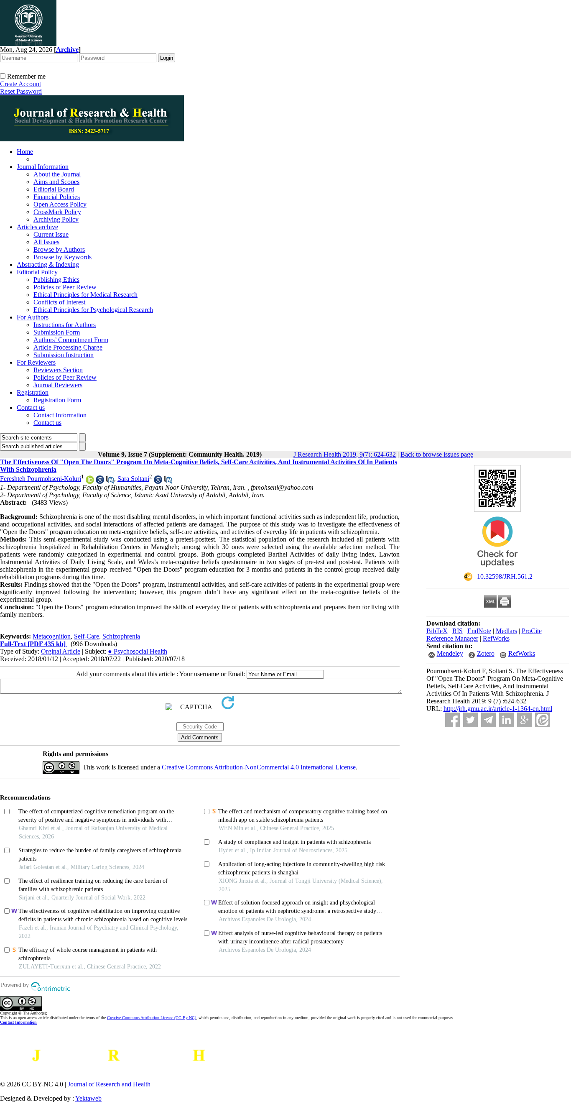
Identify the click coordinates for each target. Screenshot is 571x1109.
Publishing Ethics (56, 279)
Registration (32, 392)
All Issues (46, 241)
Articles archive (37, 226)
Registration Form (57, 400)
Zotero (486, 653)
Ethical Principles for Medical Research (85, 294)
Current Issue (51, 234)
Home (25, 151)
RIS (457, 630)
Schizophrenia (121, 636)
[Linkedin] (506, 720)
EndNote (479, 630)
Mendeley (450, 653)
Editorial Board (53, 189)
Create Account (20, 83)
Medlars (506, 630)
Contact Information (60, 415)
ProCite (532, 630)
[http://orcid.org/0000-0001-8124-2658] (90, 481)
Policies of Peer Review (65, 287)
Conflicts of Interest (59, 302)
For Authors (32, 317)
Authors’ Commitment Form (70, 339)
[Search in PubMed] (110, 481)
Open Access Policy (60, 204)
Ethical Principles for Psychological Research (93, 309)
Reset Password (21, 91)
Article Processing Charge (67, 347)
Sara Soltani (133, 478)
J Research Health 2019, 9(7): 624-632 (344, 454)
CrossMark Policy (57, 211)
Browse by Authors (59, 249)
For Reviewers (36, 362)
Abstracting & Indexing (48, 264)
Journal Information (43, 166)
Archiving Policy (56, 219)
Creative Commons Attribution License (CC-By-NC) (151, 1017)
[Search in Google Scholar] (100, 481)
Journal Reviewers (57, 384)
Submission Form (56, 332)
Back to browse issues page (436, 454)
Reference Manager (452, 638)
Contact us (31, 407)
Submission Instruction (63, 354)
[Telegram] (488, 720)
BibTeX (437, 630)
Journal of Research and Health (109, 1084)
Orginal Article (60, 651)
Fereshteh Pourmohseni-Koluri (40, 478)
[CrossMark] (497, 569)
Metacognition (52, 636)
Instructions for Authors (64, 324)
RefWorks (496, 638)
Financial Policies (56, 196)
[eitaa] (542, 720)
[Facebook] (452, 720)
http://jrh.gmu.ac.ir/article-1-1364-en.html (498, 708)
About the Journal (57, 174)
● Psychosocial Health (137, 651)
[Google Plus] (524, 720)
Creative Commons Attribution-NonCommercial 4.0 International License (259, 767)
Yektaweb (88, 1098)
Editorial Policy (37, 272)
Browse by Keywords (62, 257)
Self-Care (86, 636)
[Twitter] (470, 720)
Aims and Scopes (56, 181)
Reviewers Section (58, 369)
